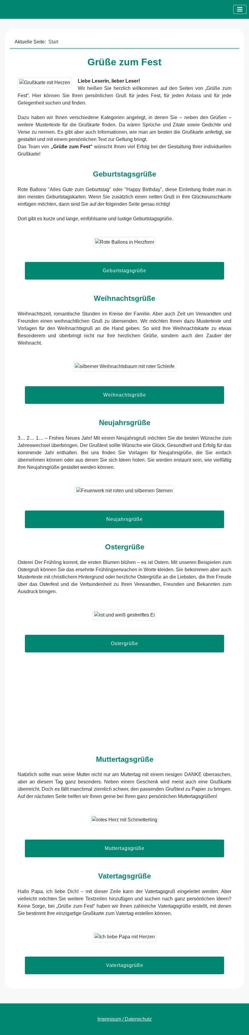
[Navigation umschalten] (240, 9)
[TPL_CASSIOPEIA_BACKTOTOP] (238, 1023)
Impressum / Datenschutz (124, 1019)
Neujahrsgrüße (124, 519)
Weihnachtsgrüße (124, 394)
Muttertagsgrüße (125, 848)
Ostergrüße (124, 643)
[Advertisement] (124, 709)
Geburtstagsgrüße (124, 270)
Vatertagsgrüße (124, 965)
